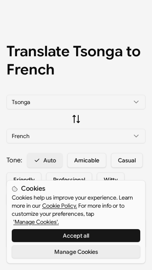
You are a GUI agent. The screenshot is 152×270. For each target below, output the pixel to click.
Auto (49, 160)
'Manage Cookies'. (36, 221)
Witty (111, 179)
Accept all (76, 235)
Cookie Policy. (59, 205)
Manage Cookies (76, 251)
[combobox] (76, 102)
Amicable (86, 160)
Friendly (23, 179)
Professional (69, 179)
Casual (127, 160)
